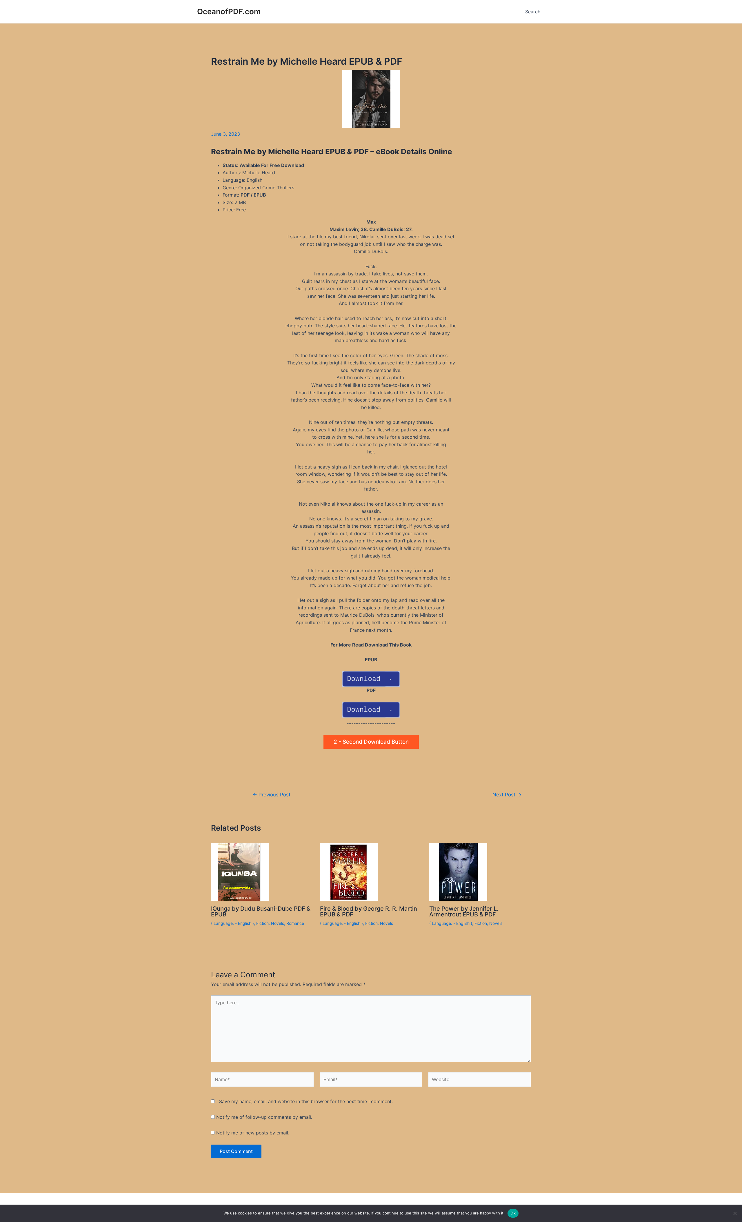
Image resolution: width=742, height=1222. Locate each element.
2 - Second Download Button (371, 741)
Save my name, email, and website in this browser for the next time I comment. (306, 1101)
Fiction (262, 923)
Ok (513, 1213)
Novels (277, 923)
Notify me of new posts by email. (252, 1133)
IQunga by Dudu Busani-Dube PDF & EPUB (260, 911)
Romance (295, 923)
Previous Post (271, 794)
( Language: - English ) (232, 923)
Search (532, 11)
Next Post (506, 794)
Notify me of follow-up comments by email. (264, 1117)
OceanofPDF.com (229, 11)
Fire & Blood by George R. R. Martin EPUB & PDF (368, 911)
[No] (735, 1213)
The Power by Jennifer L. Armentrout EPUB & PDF (464, 911)
